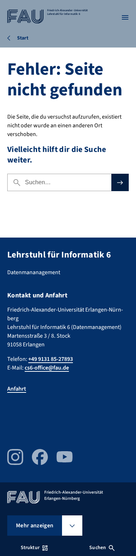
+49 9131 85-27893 (50, 359)
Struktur (30, 547)
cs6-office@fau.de (47, 368)
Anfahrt (16, 389)
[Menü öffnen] (125, 17)
